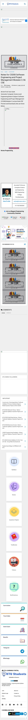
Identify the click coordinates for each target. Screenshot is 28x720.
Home (2, 71)
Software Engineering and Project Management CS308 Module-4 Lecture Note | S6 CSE (14, 286)
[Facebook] (2, 704)
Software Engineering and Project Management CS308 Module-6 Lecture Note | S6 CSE (14, 258)
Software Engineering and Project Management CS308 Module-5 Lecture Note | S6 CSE (14, 272)
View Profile (6, 201)
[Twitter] (21, 704)
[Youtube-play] (14, 704)
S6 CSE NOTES (11, 71)
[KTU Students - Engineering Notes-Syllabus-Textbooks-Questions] (12, 4)
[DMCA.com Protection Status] (14, 681)
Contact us (16, 693)
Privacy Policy (17, 696)
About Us (16, 690)
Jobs (3, 690)
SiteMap (4, 698)
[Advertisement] (13, 168)
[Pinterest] (17, 704)
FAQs (3, 696)
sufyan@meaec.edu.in (20, 201)
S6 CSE (6, 71)
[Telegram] (10, 704)
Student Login (5, 693)
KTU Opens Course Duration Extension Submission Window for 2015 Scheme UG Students (17, 19)
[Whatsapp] (6, 704)
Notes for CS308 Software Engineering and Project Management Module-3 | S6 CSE (13, 300)
